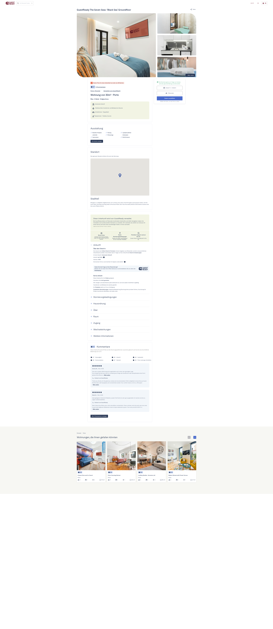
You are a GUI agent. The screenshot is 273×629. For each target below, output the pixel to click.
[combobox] (25, 3)
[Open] (32, 3)
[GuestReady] (10, 3)
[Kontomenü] (264, 3)
